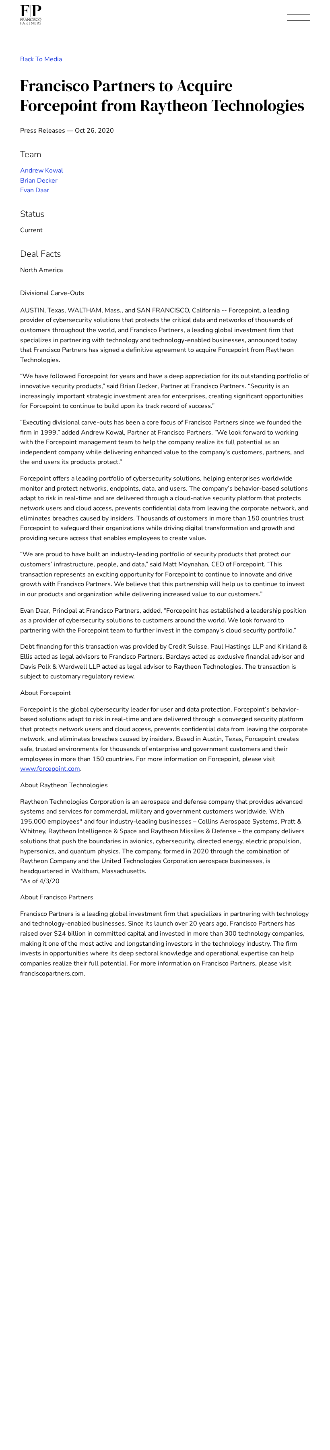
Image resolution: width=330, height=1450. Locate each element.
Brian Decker (39, 180)
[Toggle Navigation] (298, 15)
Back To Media (41, 59)
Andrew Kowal (41, 170)
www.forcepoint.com (50, 768)
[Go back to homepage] (30, 15)
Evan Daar (34, 190)
